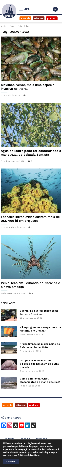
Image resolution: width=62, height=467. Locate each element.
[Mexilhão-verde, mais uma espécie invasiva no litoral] (31, 59)
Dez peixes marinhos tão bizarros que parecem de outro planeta (39, 364)
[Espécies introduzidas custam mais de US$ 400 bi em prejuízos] (31, 191)
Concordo (10, 461)
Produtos (41, 438)
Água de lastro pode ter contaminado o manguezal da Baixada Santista (31, 153)
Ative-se (38, 18)
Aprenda (25, 18)
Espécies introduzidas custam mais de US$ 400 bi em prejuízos (30, 219)
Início (3, 26)
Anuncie (25, 438)
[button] (55, 9)
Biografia (9, 438)
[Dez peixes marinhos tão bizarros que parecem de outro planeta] (9, 364)
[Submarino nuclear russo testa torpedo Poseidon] (9, 315)
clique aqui (50, 452)
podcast (34, 405)
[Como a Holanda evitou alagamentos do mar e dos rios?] (9, 383)
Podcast (52, 18)
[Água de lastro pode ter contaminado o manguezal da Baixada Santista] (31, 125)
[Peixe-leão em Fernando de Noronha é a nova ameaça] (31, 257)
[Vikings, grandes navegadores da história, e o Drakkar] (9, 331)
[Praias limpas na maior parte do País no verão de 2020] (9, 348)
